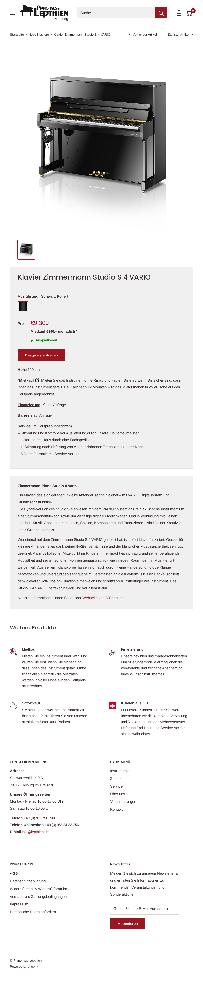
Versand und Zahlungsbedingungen (38, 896)
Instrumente (119, 771)
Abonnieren (128, 923)
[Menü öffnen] (12, 13)
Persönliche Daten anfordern (33, 912)
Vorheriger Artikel (145, 34)
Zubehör (117, 778)
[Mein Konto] (179, 13)
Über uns (117, 794)
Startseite (17, 34)
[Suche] (161, 12)
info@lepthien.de (35, 832)
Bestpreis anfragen (41, 355)
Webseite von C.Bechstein (103, 598)
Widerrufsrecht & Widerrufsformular (38, 889)
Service (116, 786)
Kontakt (116, 809)
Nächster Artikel (178, 34)
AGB (14, 873)
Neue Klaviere (39, 34)
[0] (189, 13)
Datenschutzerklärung (28, 881)
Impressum (19, 904)
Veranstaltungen (123, 801)
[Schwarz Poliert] (23, 306)
